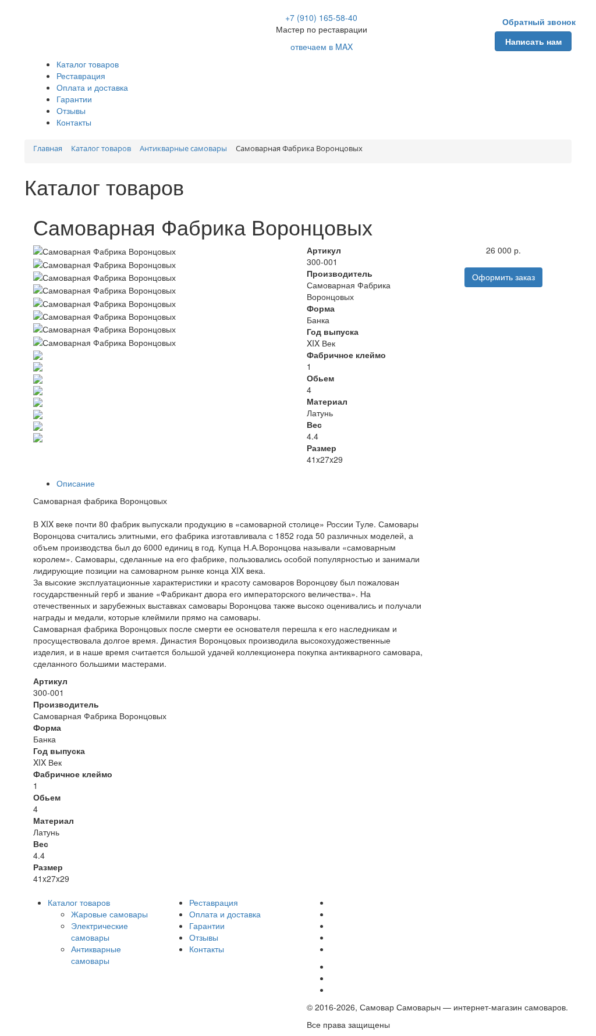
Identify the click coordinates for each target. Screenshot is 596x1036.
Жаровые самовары (109, 914)
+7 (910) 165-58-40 (321, 17)
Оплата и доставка (92, 87)
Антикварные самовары (96, 954)
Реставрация (80, 75)
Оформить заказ (503, 277)
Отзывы (71, 110)
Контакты (73, 122)
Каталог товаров (87, 64)
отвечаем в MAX (321, 46)
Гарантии (74, 99)
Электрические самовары (99, 931)
